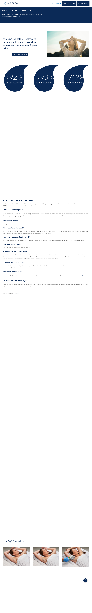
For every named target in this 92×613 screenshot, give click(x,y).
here (18, 293)
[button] (85, 580)
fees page (80, 275)
